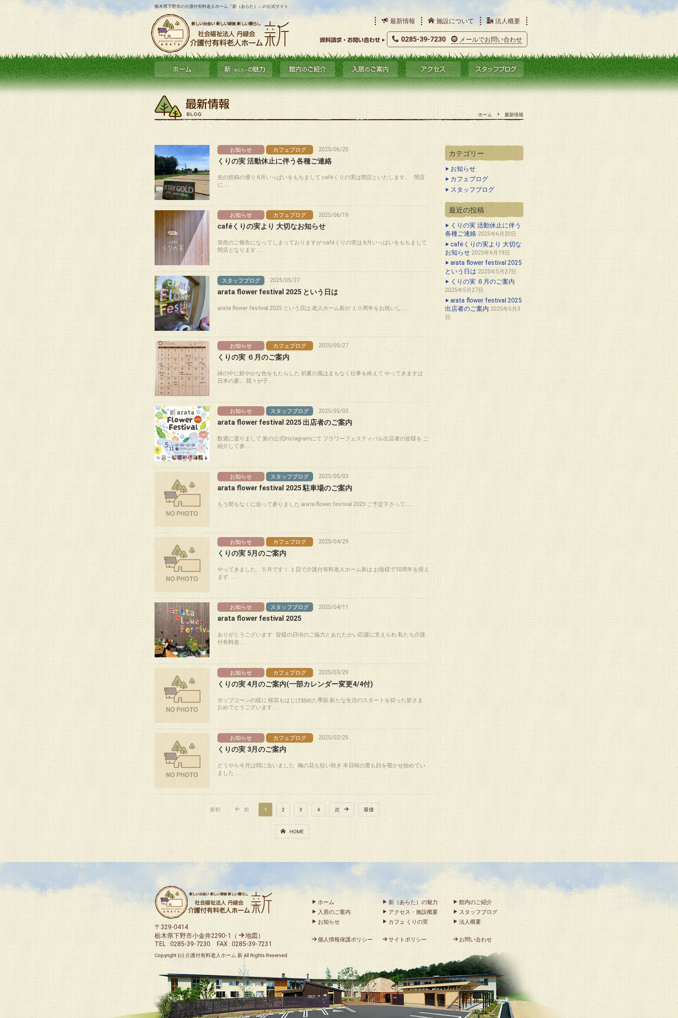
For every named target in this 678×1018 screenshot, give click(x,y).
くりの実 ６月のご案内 (253, 357)
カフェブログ (289, 150)
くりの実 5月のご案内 (251, 553)
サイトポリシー (407, 939)
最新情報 (402, 21)
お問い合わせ (475, 939)
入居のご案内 (370, 69)
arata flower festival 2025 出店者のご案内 (284, 422)
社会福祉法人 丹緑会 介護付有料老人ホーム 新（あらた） (213, 902)
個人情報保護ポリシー (345, 939)
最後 (369, 810)
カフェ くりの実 (408, 922)
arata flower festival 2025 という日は (277, 292)
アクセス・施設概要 (413, 912)
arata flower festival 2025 (259, 618)
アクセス (433, 69)
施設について (455, 21)
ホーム (182, 69)
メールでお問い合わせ (490, 39)
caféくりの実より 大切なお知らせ (271, 226)
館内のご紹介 (307, 69)
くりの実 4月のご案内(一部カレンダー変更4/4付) (295, 684)
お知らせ (241, 150)
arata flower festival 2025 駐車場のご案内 (284, 488)
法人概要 (507, 21)
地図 (251, 935)
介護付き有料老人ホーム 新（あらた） (220, 33)
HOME (297, 832)
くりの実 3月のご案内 (251, 749)
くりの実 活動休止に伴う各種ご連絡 (274, 161)
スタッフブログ (495, 69)
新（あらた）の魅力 (244, 69)
